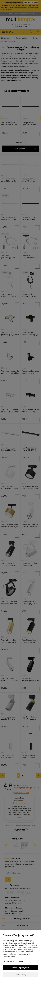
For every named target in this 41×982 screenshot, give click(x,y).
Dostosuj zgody (20, 974)
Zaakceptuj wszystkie (20, 968)
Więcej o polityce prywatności (14, 961)
